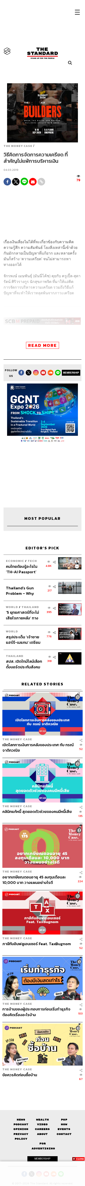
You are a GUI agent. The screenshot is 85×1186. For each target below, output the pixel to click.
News (21, 1119)
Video (42, 1124)
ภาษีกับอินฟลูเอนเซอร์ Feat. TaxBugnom (36, 944)
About (42, 1134)
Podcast (20, 1124)
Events (64, 1129)
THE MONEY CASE (18, 146)
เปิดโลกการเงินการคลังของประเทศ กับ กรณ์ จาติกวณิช (38, 747)
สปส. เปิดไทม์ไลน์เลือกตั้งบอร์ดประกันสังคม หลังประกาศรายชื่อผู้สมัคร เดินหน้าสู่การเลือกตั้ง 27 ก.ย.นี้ (24, 664)
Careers (42, 1129)
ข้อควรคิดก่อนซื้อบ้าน (19, 1075)
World (12, 607)
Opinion (20, 1129)
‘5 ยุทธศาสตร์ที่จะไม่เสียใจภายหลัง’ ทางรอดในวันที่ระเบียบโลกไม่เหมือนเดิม (24, 615)
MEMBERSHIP (71, 372)
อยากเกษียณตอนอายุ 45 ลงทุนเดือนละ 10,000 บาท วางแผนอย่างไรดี (34, 879)
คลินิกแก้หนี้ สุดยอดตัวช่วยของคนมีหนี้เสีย (37, 812)
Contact (64, 1134)
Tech (32, 561)
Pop (64, 1119)
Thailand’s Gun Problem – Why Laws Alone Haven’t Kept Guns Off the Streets (24, 590)
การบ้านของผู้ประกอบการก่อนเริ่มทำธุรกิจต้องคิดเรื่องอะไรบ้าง (36, 1011)
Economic (15, 561)
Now (64, 1124)
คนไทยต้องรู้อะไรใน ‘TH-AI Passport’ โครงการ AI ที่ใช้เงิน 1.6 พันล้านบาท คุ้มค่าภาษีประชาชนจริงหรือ (23, 569)
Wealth (42, 1119)
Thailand (30, 607)
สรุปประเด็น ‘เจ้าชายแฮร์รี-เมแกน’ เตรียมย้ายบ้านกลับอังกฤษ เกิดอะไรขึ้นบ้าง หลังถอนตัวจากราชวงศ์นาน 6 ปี (23, 639)
